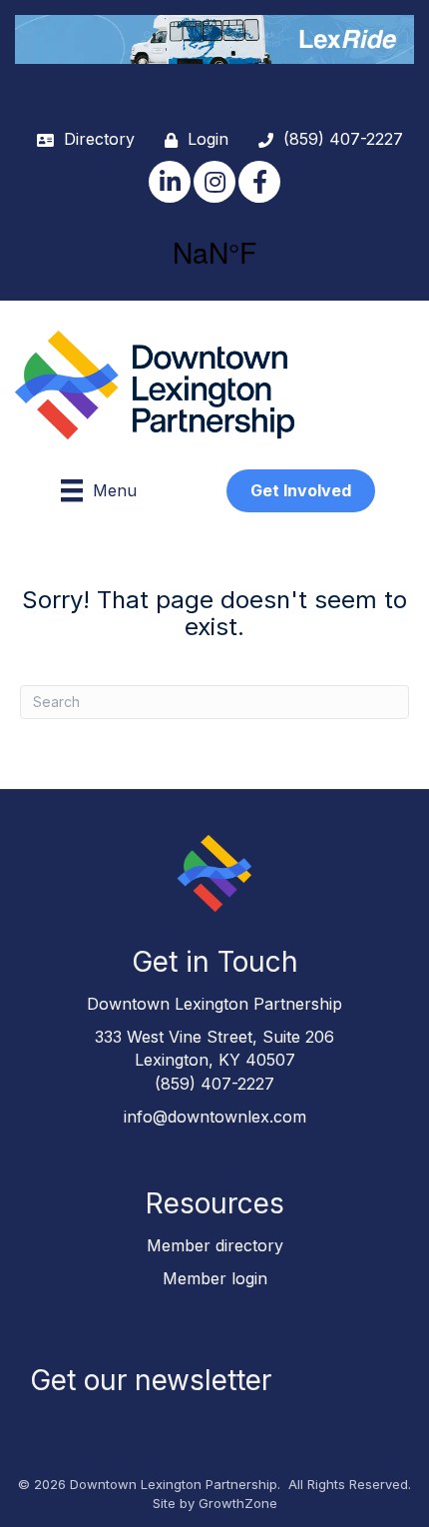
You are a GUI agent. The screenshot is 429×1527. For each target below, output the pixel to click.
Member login (215, 1278)
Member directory (215, 1245)
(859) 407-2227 (214, 1084)
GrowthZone (238, 1503)
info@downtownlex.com (215, 1117)
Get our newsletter (150, 1380)
